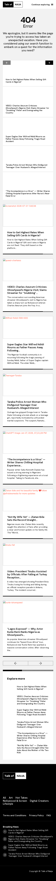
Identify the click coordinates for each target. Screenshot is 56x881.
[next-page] (49, 63)
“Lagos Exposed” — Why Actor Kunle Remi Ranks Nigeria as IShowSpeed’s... (25, 632)
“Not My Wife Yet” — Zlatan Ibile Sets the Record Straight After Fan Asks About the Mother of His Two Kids (33, 749)
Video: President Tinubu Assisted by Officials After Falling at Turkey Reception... (27, 574)
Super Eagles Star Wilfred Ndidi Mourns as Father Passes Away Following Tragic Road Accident (25, 139)
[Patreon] (18, 788)
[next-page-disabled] (40, 663)
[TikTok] (25, 788)
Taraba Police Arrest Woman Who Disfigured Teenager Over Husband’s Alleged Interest (26, 166)
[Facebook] (4, 788)
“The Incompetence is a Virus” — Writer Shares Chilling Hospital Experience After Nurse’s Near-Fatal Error (28, 193)
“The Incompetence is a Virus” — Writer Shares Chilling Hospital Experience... (26, 462)
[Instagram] (11, 788)
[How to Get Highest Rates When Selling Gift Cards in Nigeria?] (28, 68)
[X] (33, 788)
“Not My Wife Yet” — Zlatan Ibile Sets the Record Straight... (25, 518)
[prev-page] (7, 63)
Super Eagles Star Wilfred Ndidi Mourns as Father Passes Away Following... (25, 347)
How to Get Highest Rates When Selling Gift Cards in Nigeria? (26, 80)
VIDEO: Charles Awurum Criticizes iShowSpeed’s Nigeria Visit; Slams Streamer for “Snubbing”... (27, 290)
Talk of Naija (47, 871)
